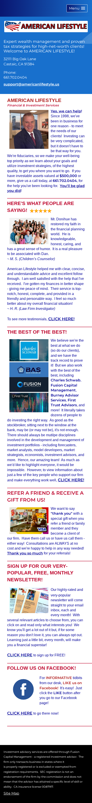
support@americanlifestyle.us (31, 84)
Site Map (11, 793)
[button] (77, 8)
